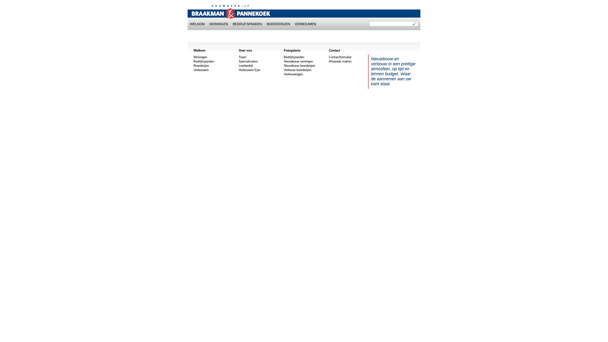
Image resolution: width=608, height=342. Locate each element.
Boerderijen (278, 24)
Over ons (245, 50)
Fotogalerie (292, 50)
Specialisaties (248, 61)
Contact (334, 50)
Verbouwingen (293, 74)
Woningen (218, 24)
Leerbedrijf (246, 65)
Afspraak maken (340, 61)
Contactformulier (340, 57)
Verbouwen (305, 24)
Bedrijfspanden (247, 24)
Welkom (197, 24)
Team (242, 57)
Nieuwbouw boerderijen (299, 65)
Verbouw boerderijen (297, 70)
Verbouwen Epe (249, 70)
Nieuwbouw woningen (298, 61)
